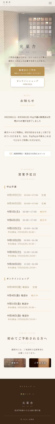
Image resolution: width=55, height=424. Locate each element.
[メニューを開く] (50, 3)
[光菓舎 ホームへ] (7, 3)
